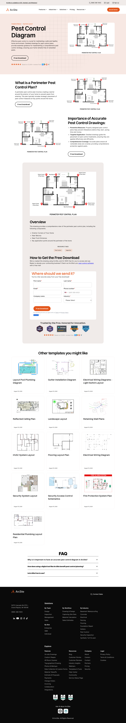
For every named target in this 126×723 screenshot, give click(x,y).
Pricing (72, 9)
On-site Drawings (51, 654)
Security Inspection (87, 635)
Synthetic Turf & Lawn (88, 638)
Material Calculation (69, 617)
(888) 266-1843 (17, 612)
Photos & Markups (51, 666)
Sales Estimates (67, 620)
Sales (46, 620)
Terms (56, 312)
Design (47, 611)
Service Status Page (76, 678)
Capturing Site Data (69, 614)
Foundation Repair (86, 626)
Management (49, 617)
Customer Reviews (75, 660)
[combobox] (66, 292)
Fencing (83, 620)
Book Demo (113, 10)
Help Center (73, 672)
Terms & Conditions (107, 657)
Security (87, 669)
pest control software (86, 263)
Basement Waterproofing (89, 611)
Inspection (48, 614)
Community (73, 675)
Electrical (83, 617)
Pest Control (84, 632)
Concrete (83, 614)
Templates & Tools (75, 669)
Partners (88, 663)
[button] (43, 9)
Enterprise (48, 628)
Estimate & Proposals (52, 675)
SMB (46, 631)
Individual (48, 634)
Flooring (83, 623)
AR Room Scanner (51, 660)
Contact (87, 660)
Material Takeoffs (51, 672)
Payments (48, 678)
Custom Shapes (50, 657)
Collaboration (49, 687)
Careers (87, 657)
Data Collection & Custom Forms (56, 669)
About (87, 654)
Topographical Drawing (53, 663)
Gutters (83, 629)
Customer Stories (75, 657)
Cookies (103, 660)
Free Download (20, 58)
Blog (70, 654)
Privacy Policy (64, 312)
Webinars (72, 666)
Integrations (49, 690)
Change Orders (50, 681)
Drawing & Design (68, 611)
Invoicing (48, 684)
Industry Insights (74, 663)
